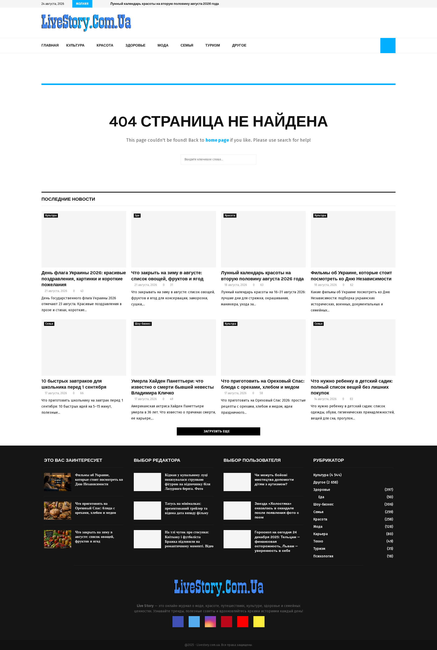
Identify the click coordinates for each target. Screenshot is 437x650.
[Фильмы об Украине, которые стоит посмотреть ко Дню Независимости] (353, 239)
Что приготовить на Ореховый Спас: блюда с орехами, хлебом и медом (262, 384)
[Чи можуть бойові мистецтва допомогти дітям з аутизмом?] (237, 482)
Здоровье (135, 45)
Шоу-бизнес (142, 323)
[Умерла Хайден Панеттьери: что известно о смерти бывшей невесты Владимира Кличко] (173, 347)
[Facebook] (178, 621)
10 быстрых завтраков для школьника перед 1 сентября (73, 384)
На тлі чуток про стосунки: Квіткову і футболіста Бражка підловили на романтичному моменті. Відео (189, 539)
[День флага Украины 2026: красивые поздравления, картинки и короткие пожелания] (83, 239)
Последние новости (68, 199)
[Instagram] (210, 621)
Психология (323, 556)
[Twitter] (194, 621)
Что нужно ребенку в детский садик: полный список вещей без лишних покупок (352, 387)
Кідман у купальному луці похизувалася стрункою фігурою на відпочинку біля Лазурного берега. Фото (187, 482)
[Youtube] (242, 621)
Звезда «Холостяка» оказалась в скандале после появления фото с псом (277, 510)
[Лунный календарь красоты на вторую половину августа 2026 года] (263, 239)
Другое (239, 45)
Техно (318, 541)
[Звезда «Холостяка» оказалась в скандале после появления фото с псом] (237, 510)
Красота (105, 45)
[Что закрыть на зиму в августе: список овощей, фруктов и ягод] (173, 239)
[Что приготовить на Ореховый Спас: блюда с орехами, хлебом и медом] (263, 347)
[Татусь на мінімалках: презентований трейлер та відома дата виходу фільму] (147, 510)
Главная (50, 45)
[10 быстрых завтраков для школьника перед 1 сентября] (83, 347)
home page (217, 140)
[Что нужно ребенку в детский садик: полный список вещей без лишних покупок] (353, 347)
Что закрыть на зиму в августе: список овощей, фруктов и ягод (167, 275)
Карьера (320, 534)
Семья (187, 45)
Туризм (212, 45)
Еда (137, 215)
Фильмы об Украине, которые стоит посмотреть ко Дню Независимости (351, 275)
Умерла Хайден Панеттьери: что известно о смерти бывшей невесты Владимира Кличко (172, 387)
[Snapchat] (259, 621)
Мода (163, 45)
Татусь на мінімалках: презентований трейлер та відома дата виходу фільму (186, 508)
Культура (75, 45)
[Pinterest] (226, 621)
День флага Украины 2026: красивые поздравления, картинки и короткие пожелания (83, 278)
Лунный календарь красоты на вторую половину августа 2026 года (164, 4)
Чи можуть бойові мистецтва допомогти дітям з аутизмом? (274, 479)
